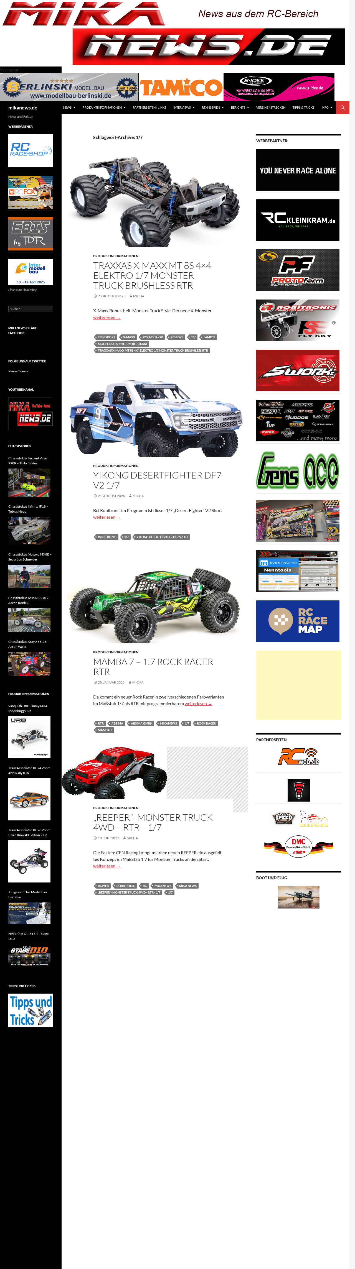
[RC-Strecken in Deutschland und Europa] (314, 818)
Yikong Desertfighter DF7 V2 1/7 (157, 480)
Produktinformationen (102, 107)
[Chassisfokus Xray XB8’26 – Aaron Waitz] (29, 664)
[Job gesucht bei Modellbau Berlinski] (29, 913)
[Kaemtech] (297, 420)
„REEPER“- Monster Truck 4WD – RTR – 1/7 (153, 822)
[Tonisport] (297, 169)
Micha (138, 296)
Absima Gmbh (141, 723)
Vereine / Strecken (270, 107)
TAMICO (209, 337)
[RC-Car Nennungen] (297, 570)
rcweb (103, 885)
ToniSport (106, 337)
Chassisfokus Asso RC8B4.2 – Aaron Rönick (29, 600)
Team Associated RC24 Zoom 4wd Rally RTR (29, 770)
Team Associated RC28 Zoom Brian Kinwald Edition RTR (29, 832)
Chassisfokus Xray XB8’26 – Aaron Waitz (28, 644)
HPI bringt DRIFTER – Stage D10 (28, 936)
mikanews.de (22, 107)
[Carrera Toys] (297, 520)
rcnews (177, 337)
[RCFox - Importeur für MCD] (30, 192)
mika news (188, 885)
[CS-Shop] (297, 269)
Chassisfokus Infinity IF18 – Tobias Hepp (28, 508)
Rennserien (211, 107)
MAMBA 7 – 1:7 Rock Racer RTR (153, 666)
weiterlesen (107, 317)
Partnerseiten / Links (149, 107)
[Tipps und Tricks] (30, 1010)
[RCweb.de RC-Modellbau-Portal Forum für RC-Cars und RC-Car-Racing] (299, 758)
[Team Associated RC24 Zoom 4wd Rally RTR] (29, 799)
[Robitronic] (297, 320)
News (67, 107)
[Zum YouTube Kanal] (30, 413)
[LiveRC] (299, 789)
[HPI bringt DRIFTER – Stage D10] (29, 956)
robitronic (107, 537)
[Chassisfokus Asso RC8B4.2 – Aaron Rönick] (29, 620)
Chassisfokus (19, 446)
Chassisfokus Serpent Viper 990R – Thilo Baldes (28, 460)
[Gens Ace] (297, 470)
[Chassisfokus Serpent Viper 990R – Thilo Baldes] (29, 483)
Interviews (182, 107)
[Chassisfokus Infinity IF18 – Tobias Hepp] (29, 531)
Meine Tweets (18, 371)
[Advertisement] (298, 685)
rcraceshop (153, 337)
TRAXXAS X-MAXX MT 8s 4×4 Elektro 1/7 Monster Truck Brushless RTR (152, 275)
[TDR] (30, 233)
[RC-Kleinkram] (297, 219)
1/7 (193, 337)
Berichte (238, 107)
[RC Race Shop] (30, 150)
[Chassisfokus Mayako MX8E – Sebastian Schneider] (29, 577)
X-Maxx (129, 337)
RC (145, 885)
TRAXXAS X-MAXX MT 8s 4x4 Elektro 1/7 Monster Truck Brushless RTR (153, 350)
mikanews (168, 723)
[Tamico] (181, 86)
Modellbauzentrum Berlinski (122, 344)
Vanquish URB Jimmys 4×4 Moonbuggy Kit (27, 708)
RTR (101, 723)
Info (325, 107)
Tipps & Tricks (303, 107)
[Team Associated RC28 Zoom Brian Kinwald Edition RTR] (29, 861)
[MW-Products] (297, 370)
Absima (117, 723)
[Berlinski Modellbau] (69, 86)
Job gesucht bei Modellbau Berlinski (27, 894)
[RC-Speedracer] (285, 818)
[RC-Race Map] (297, 620)
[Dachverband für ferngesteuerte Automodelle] (298, 846)
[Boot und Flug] (299, 896)
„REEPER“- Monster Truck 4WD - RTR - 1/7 (129, 892)
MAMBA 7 (105, 730)
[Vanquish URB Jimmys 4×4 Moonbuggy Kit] (29, 737)
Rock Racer (206, 723)
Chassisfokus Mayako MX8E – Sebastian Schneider (30, 556)
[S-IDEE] (279, 86)
